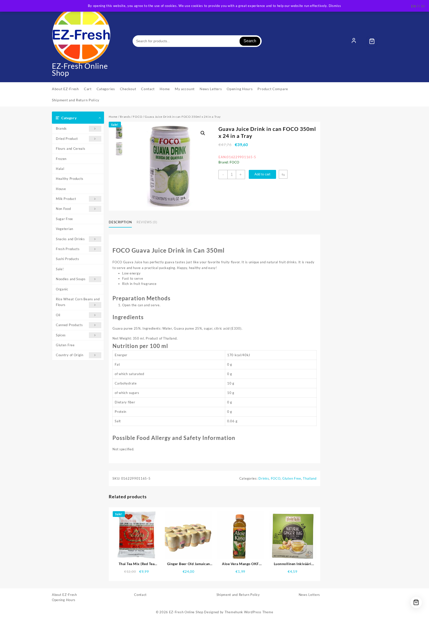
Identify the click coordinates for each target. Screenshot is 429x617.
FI (418, 6)
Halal (60, 169)
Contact (140, 595)
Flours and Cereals (70, 149)
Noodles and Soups (71, 279)
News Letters (309, 595)
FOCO (137, 116)
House (61, 189)
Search (250, 41)
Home (113, 116)
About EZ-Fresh (64, 595)
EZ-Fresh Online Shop (80, 69)
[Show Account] (354, 41)
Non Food (63, 209)
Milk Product (66, 199)
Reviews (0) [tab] (147, 222)
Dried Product (67, 139)
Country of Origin (69, 355)
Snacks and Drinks (70, 239)
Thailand (310, 478)
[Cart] (372, 41)
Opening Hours (63, 600)
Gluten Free (65, 345)
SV (423, 6)
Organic (62, 289)
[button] (202, 133)
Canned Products (69, 325)
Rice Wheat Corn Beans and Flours (78, 302)
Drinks (263, 478)
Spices (61, 335)
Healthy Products (69, 179)
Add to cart (262, 174)
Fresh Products (68, 249)
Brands (61, 128)
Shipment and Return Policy (238, 595)
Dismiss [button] (335, 6)
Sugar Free (64, 219)
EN (413, 6)
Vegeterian (64, 229)
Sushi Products (67, 259)
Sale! (60, 269)
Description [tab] (120, 222)
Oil (58, 315)
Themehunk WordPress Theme (249, 612)
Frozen (61, 159)
